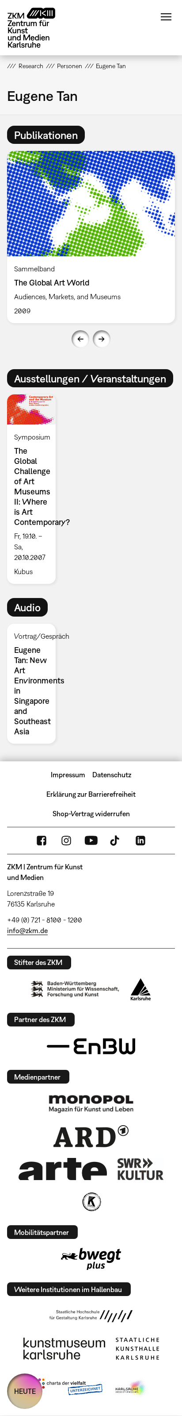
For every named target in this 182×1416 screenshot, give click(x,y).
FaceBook (41, 840)
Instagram (66, 840)
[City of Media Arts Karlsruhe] (131, 1388)
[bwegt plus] (91, 1259)
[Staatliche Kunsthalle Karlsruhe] (137, 1349)
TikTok (116, 840)
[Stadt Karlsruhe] (141, 989)
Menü (166, 17)
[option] (91, 237)
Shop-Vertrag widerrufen (91, 814)
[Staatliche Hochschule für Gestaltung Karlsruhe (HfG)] (91, 1316)
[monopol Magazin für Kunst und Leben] (91, 1103)
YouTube (91, 840)
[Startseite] (38, 27)
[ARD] (91, 1136)
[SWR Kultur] (140, 1169)
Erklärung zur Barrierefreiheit (91, 794)
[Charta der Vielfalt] (68, 1388)
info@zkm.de (27, 930)
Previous (80, 339)
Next (101, 339)
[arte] (63, 1169)
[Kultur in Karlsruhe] (91, 1202)
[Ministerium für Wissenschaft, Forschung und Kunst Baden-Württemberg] (75, 989)
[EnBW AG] (91, 1046)
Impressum (68, 775)
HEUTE (25, 1391)
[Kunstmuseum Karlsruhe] (64, 1349)
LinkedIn (140, 840)
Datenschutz (111, 775)
